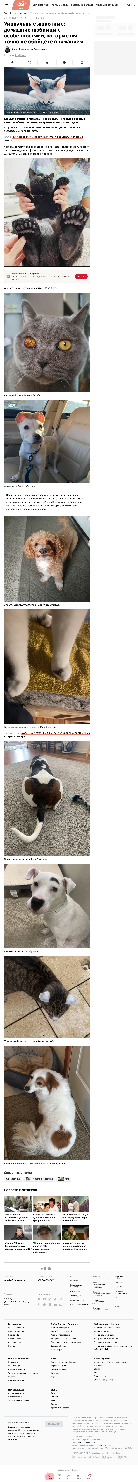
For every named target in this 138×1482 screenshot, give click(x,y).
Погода (11, 1346)
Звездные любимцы (82, 5)
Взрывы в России (58, 1346)
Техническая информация (120, 1277)
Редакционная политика (76, 1286)
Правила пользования (79, 1305)
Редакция (74, 1281)
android (79, 1457)
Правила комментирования (100, 1309)
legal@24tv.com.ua (103, 1445)
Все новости (14, 1324)
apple (94, 1457)
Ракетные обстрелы (60, 1328)
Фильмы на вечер (59, 1369)
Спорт (54, 1389)
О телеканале (76, 1291)
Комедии (55, 1373)
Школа (97, 1369)
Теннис (54, 1400)
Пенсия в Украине (16, 1380)
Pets (6, 13)
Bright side (20, 55)
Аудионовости (14, 1342)
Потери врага (57, 1349)
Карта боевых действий (61, 1331)
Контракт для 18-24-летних (106, 1338)
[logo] (21, 5)
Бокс (53, 1393)
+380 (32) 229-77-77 (88, 1442)
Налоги (11, 1377)
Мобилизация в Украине (107, 1324)
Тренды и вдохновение (18, 1400)
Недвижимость (16, 1389)
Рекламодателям (77, 1300)
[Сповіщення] (135, 5)
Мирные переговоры (60, 1335)
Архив (117, 1297)
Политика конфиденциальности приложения (101, 1294)
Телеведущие (75, 1296)
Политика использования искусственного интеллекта (98, 1285)
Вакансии (118, 1287)
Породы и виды (60, 5)
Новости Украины (16, 1331)
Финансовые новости (17, 1369)
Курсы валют (14, 1366)
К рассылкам (54, 1424)
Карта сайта (119, 1302)
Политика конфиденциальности (101, 1277)
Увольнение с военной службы (107, 1328)
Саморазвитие (100, 1376)
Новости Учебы (102, 1358)
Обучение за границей (104, 1380)
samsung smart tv (125, 1457)
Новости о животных (19, 13)
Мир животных (41, 5)
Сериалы (55, 1377)
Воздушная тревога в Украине (64, 1338)
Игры (117, 1306)
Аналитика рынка (16, 1393)
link (39, 1299)
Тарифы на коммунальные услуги (23, 1373)
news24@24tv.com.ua (14, 1280)
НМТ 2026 (98, 1372)
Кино (53, 1358)
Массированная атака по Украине (66, 1342)
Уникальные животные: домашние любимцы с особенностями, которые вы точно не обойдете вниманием (60, 13)
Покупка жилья (15, 1397)
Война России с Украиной (64, 1324)
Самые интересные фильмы (63, 1362)
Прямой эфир (14, 1335)
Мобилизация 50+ (102, 1331)
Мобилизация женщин (104, 1335)
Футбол (54, 1397)
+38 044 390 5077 (46, 1280)
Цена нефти (13, 1362)
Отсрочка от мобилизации (105, 1342)
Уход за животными (107, 5)
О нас (72, 1276)
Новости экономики (18, 1358)
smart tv (109, 1457)
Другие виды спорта (60, 1408)
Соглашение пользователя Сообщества (98, 1302)
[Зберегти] (82, 62)
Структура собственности (121, 1292)
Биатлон (54, 1404)
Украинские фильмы (60, 1366)
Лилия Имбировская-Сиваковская (29, 49)
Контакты (118, 1282)
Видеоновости (14, 1338)
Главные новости (16, 1328)
